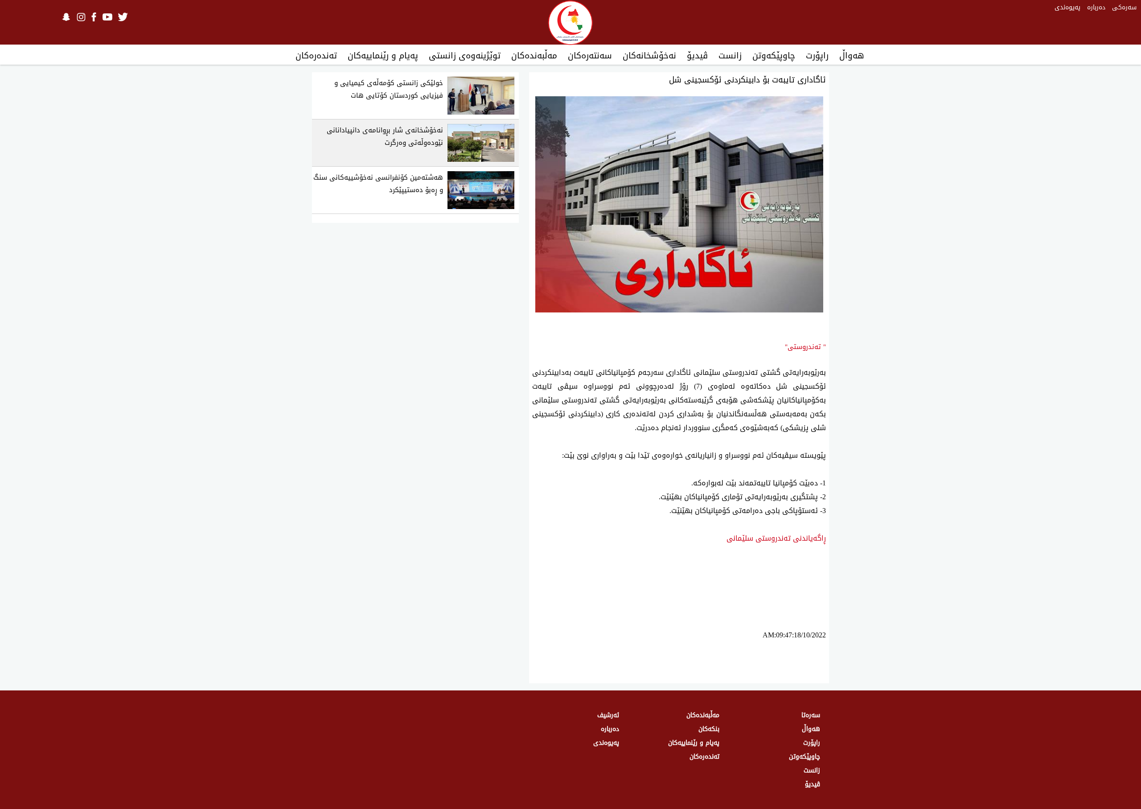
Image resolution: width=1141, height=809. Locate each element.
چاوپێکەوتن (773, 56)
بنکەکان (708, 729)
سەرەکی (1124, 7)
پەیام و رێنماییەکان (383, 56)
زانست (730, 56)
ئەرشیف (608, 715)
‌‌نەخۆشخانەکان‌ (649, 56)
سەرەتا (810, 715)
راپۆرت (817, 56)
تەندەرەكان (316, 56)
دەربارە (1096, 7)
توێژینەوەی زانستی (465, 56)
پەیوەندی (1067, 7)
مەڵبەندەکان (534, 56)
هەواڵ (851, 56)
